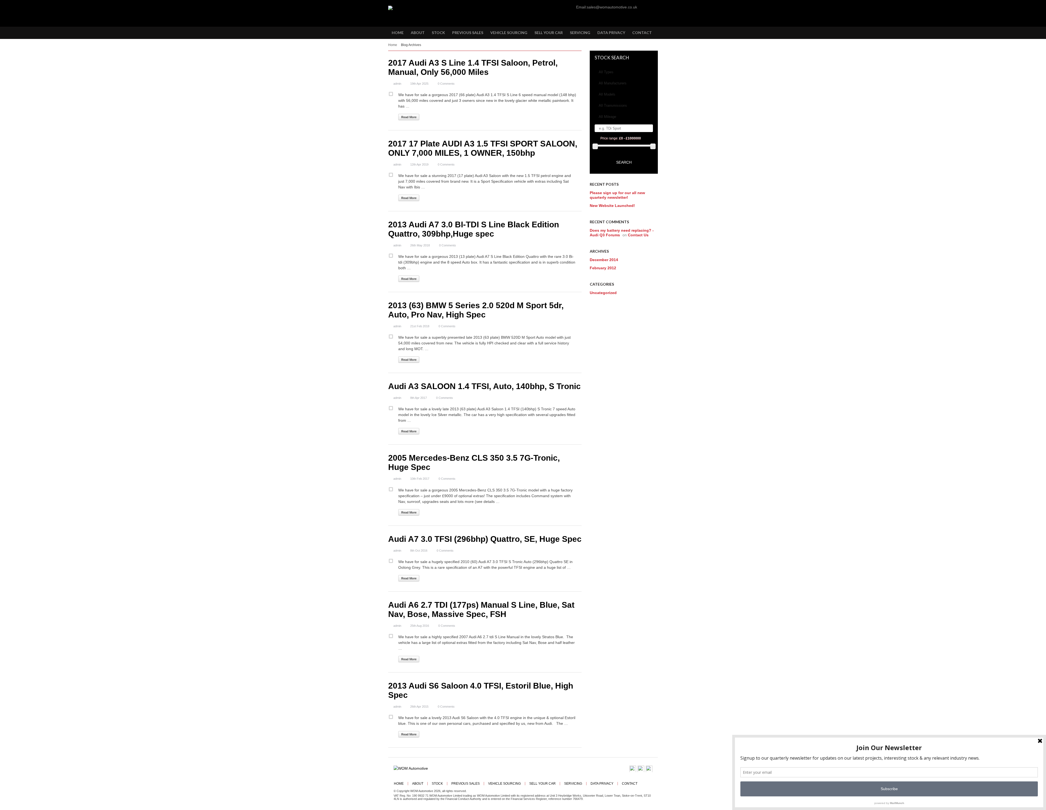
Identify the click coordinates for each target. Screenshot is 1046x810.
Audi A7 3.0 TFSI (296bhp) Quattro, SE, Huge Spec (485, 538)
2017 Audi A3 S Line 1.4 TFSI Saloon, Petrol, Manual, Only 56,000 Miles (473, 67)
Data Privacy (602, 783)
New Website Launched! (612, 205)
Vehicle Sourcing (504, 783)
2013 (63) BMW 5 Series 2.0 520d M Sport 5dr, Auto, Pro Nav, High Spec (476, 310)
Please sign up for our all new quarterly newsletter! (617, 195)
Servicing (573, 783)
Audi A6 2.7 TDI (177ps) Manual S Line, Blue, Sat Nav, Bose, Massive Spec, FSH (481, 609)
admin (397, 83)
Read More (408, 117)
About (417, 783)
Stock (437, 783)
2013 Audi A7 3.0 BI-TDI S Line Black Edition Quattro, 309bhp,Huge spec (473, 229)
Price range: (620, 138)
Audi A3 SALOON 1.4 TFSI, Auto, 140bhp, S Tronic (484, 386)
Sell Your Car (542, 783)
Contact (629, 783)
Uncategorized (603, 293)
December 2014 (604, 260)
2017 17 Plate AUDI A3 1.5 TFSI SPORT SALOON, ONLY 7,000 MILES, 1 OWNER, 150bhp (482, 148)
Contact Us (638, 235)
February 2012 (603, 268)
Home (392, 45)
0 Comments (446, 83)
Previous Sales (465, 783)
